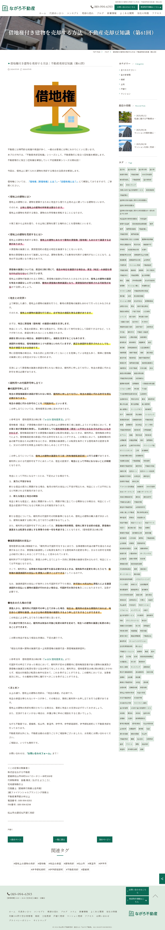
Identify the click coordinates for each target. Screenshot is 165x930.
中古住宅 (132, 605)
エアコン (123, 435)
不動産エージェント (127, 651)
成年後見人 (133, 600)
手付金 (122, 332)
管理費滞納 (149, 301)
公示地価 (132, 538)
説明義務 (135, 383)
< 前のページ (15, 839)
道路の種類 (133, 558)
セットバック (135, 667)
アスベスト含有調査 (127, 486)
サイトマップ (40, 920)
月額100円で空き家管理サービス (131, 190)
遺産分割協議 (138, 373)
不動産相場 (124, 270)
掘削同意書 (135, 734)
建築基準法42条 (125, 255)
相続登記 (123, 368)
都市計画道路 (124, 723)
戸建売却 (123, 265)
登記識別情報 (138, 296)
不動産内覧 (138, 502)
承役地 (138, 713)
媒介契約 (132, 316)
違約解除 (150, 615)
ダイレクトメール (132, 620)
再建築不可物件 (125, 476)
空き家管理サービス (127, 615)
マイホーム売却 (125, 291)
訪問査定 (146, 626)
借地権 (145, 682)
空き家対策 (143, 169)
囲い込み (139, 646)
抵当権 (142, 558)
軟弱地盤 (143, 631)
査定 (121, 744)
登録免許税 (141, 543)
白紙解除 (140, 486)
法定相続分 (139, 378)
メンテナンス (135, 610)
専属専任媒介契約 (126, 327)
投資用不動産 (124, 481)
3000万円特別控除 (126, 595)
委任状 (144, 620)
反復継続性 (139, 455)
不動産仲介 (124, 275)
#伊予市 (103, 863)
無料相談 (137, 574)
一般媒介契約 (124, 322)
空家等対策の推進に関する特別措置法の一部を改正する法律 (137, 212)
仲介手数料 (150, 270)
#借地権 (42, 863)
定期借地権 (133, 687)
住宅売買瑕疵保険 (126, 646)
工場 (137, 450)
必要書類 (123, 440)
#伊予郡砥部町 (55, 869)
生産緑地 (143, 394)
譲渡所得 (123, 553)
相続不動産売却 (144, 358)
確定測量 (148, 533)
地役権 (122, 713)
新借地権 (143, 687)
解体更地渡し (124, 179)
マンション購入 (133, 286)
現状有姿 (139, 435)
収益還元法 (141, 517)
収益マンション (136, 522)
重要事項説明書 (147, 239)
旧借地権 (123, 687)
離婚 (132, 739)
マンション (126, 93)
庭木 (152, 651)
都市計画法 (136, 723)
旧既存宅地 (124, 306)
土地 (123, 84)
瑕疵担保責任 (124, 311)
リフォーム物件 (125, 389)
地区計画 (150, 672)
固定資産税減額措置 (139, 224)
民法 (151, 368)
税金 (140, 528)
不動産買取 (135, 275)
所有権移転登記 (125, 569)
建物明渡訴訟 (140, 718)
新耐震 (138, 677)
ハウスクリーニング (143, 579)
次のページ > (104, 839)
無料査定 (123, 517)
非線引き (134, 584)
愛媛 (141, 749)
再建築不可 (147, 244)
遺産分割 (139, 595)
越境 (121, 425)
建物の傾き (124, 636)
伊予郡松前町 (132, 749)
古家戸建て (139, 327)
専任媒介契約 (143, 316)
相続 (123, 79)
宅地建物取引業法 (126, 455)
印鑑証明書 (133, 440)
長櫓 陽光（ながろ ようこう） (36, 780)
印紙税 (131, 543)
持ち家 (133, 662)
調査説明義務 (135, 636)
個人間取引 (124, 409)
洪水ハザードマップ (127, 492)
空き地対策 (132, 169)
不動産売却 (124, 739)
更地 (132, 306)
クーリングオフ (136, 409)
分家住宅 (137, 476)
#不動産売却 (72, 869)
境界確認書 (135, 234)
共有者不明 (138, 698)
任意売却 (150, 739)
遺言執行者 (132, 528)
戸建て (10, 829)
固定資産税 (150, 190)
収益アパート (149, 522)
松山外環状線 (148, 723)
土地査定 (123, 558)
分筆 (135, 548)
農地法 (138, 497)
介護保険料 (133, 553)
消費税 (147, 528)
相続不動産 (133, 352)
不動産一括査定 (142, 332)
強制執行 (143, 569)
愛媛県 (141, 270)
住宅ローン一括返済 (147, 471)
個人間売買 (146, 404)
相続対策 (123, 471)
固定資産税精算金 (146, 656)
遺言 (149, 342)
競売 (135, 569)
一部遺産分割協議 (148, 383)
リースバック (149, 414)
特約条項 (148, 435)
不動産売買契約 (125, 430)
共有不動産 (133, 368)
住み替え (140, 739)
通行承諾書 (124, 734)
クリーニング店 (148, 445)
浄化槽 (136, 389)
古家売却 (150, 327)
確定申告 (139, 466)
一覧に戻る (60, 839)
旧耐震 (130, 677)
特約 (121, 620)
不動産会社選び (125, 502)
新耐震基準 (124, 589)
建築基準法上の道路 (141, 255)
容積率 (122, 677)
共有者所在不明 (125, 703)
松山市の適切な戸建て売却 (21, 812)
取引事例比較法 (142, 512)
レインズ (123, 316)
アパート (129, 744)
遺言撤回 (123, 538)
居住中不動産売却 (126, 507)
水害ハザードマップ (144, 492)
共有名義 (143, 368)
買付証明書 (135, 404)
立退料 (130, 718)
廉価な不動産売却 (126, 682)
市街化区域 (135, 399)
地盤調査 (134, 631)
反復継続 (145, 450)
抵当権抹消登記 (125, 548)
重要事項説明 (124, 383)
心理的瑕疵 (133, 337)
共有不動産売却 (125, 698)
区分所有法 (138, 301)
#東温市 (92, 863)
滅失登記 (149, 595)
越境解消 (129, 425)
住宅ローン (133, 471)
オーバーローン (125, 574)
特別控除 (146, 461)
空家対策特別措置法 (127, 205)
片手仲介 (145, 322)
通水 (121, 185)
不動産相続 (135, 174)
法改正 (138, 682)
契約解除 (148, 409)
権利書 (122, 296)
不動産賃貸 (136, 179)
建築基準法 (135, 589)
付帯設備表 (147, 430)
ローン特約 (149, 425)
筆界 (121, 229)
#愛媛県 (85, 869)
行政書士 (12, 788)
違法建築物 (139, 672)
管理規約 (150, 440)
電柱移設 (132, 358)
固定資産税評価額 (126, 579)
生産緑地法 (124, 399)
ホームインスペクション (137, 641)
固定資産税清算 (136, 564)
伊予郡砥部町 (137, 280)
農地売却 (151, 399)
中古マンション (144, 605)
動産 (146, 651)
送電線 (122, 718)
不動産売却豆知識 (126, 378)
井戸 (121, 414)
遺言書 (122, 347)
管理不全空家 (124, 224)
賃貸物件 (142, 662)
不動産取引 (124, 195)
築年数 (141, 729)
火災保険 (146, 311)
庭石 (121, 656)
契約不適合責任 (142, 306)
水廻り (145, 610)
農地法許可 (147, 497)
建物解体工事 (137, 533)
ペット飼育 (124, 584)
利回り (122, 528)
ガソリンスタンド (126, 450)
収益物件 (145, 744)
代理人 (142, 600)
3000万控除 (150, 486)
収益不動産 (124, 522)
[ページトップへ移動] (155, 895)
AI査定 (150, 600)
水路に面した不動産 (127, 512)
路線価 (133, 270)
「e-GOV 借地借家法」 (54, 419)
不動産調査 (136, 461)
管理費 (122, 286)
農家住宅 (146, 476)
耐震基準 (132, 729)
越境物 (139, 651)
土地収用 (123, 729)
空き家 (152, 169)
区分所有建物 (149, 280)
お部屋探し (124, 662)
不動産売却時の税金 (141, 291)
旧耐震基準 (144, 584)
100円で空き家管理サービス (141, 708)
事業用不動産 (124, 533)
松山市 (144, 734)
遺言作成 (123, 358)
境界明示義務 (131, 229)
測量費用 (142, 342)
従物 (135, 656)
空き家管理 (126, 74)
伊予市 (122, 249)
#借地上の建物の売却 (24, 863)
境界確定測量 (134, 363)
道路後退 (146, 667)
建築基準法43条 (135, 260)
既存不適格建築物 (126, 672)
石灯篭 (128, 656)
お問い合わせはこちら (126, 7)
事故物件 (123, 337)
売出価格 (139, 414)
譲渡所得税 (124, 174)
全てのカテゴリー (129, 70)
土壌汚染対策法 (134, 445)
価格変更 (129, 414)
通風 (127, 280)
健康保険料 (144, 548)
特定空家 (143, 219)
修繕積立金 (146, 286)
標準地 (141, 538)
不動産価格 (150, 538)
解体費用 (132, 342)
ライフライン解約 (140, 703)
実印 (141, 440)
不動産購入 (143, 229)
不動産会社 (147, 636)
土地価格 (123, 543)
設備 (130, 435)
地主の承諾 (141, 692)
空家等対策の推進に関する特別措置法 (133, 200)
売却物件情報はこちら (150, 7)
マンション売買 (125, 301)
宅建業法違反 (124, 461)
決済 (129, 296)
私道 (148, 729)
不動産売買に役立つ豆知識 (129, 239)
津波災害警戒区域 (126, 497)
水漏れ (144, 249)
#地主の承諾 (55, 863)
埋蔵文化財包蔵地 (126, 626)
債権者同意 (124, 564)
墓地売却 (123, 641)
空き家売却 (147, 179)
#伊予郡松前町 (38, 869)
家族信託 (123, 600)
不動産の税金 (149, 466)
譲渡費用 (143, 337)
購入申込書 (124, 404)
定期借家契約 (137, 419)
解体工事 (135, 481)
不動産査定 (147, 265)
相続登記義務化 (147, 363)
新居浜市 (123, 363)
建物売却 (123, 342)
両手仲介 (135, 322)
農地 (143, 399)
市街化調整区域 (125, 244)
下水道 (144, 389)
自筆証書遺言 (132, 347)
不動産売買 (124, 234)
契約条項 (137, 430)
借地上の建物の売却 (127, 692)
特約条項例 (124, 631)
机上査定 (123, 605)
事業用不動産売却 (126, 466)
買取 (137, 744)
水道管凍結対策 (133, 249)
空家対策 (146, 713)
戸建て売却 (136, 311)
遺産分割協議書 (125, 373)
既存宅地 (137, 244)
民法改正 (139, 425)
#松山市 (81, 863)
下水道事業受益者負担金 (128, 394)
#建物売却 (69, 863)
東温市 (122, 749)
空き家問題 (146, 275)
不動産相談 (149, 419)
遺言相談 (150, 352)
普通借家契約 (124, 419)
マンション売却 (134, 265)
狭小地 (138, 626)
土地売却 (147, 260)
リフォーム (124, 610)
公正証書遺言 (145, 347)
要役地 (130, 713)
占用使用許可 (140, 507)
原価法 (131, 517)
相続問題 (123, 352)
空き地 (122, 169)
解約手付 (131, 332)
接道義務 (123, 260)
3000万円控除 (147, 174)
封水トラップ (131, 185)
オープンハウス (145, 553)
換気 (121, 280)
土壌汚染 (123, 445)
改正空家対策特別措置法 (128, 219)
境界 (151, 224)
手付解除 (140, 615)
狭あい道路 (124, 667)
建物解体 (145, 589)
